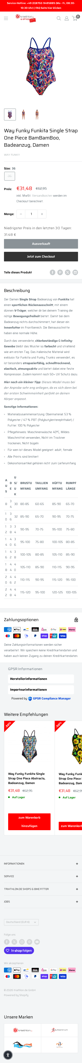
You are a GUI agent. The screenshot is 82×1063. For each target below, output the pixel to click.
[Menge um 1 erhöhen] (42, 214)
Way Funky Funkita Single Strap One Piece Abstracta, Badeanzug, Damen (26, 779)
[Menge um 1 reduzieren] (21, 214)
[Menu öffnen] (6, 18)
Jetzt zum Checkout (41, 256)
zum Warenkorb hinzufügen (29, 821)
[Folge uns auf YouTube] (37, 942)
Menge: (9, 214)
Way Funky (12, 154)
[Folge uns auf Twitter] (14, 942)
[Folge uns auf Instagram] (22, 942)
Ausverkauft (41, 243)
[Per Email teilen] (75, 272)
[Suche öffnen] (59, 18)
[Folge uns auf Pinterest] (29, 942)
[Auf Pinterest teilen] (60, 272)
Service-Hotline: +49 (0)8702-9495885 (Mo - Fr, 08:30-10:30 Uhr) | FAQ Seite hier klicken (41, 5)
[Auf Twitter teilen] (67, 272)
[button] (8, 1055)
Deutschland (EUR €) (18, 922)
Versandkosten (42, 195)
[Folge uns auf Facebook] (7, 942)
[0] (74, 18)
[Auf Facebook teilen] (52, 272)
